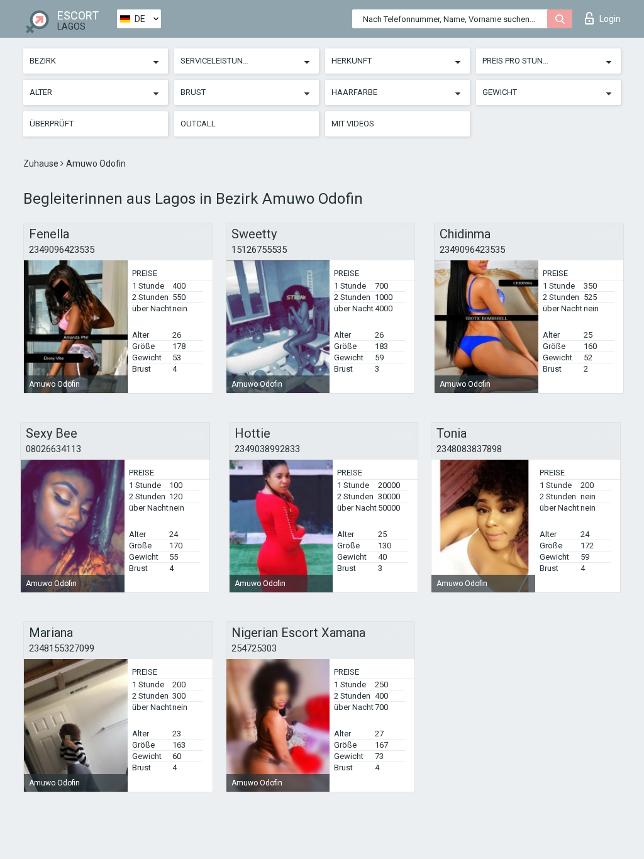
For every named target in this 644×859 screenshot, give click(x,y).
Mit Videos (352, 123)
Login (610, 19)
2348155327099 (61, 648)
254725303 (254, 648)
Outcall (198, 123)
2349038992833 (267, 449)
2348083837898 (469, 449)
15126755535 (259, 249)
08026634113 (53, 449)
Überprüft (52, 123)
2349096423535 (61, 249)
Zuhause (41, 163)
